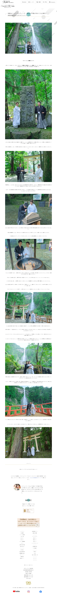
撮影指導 (22, 556)
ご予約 (45, 2)
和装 (33, 461)
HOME (2, 5)
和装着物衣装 (35, 546)
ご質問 (39, 2)
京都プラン (35, 539)
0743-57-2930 (28, 578)
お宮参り (34, 551)
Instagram (52, 2)
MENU (24, 2)
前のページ (22, 469)
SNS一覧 (22, 536)
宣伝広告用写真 (22, 551)
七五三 (35, 553)
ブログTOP (28, 469)
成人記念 (22, 549)
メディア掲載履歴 (22, 541)
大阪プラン (35, 541)
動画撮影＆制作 (22, 553)
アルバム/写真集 (22, 534)
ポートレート (22, 554)
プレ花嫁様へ (35, 548)
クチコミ (22, 543)
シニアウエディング (35, 543)
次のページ (35, 469)
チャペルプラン (34, 536)
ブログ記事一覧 (6, 5)
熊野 (40, 461)
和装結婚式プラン (35, 531)
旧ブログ (22, 538)
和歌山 (37, 461)
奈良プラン (35, 538)
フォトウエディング (13, 461)
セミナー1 (34, 558)
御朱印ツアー (22, 558)
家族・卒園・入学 (35, 554)
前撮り (20, 461)
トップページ (22, 531)
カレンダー (32, 2)
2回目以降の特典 (22, 544)
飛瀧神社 (44, 461)
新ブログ (22, 539)
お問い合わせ (22, 546)
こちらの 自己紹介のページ (35, 477)
